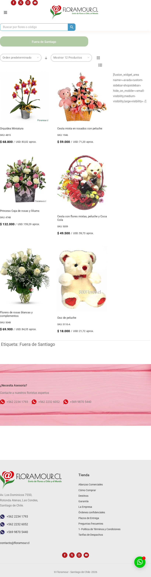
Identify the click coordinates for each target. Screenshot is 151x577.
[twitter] (20, 2)
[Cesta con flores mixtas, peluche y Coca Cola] (82, 157)
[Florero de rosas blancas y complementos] (25, 248)
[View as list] (100, 65)
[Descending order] (46, 58)
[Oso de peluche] (82, 248)
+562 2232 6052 (17, 524)
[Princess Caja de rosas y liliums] (25, 157)
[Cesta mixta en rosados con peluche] (82, 74)
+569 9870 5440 (17, 532)
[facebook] (13, 2)
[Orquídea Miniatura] (25, 74)
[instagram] (28, 2)
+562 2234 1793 (17, 516)
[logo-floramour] (74, 6)
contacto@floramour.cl (14, 543)
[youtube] (35, 2)
